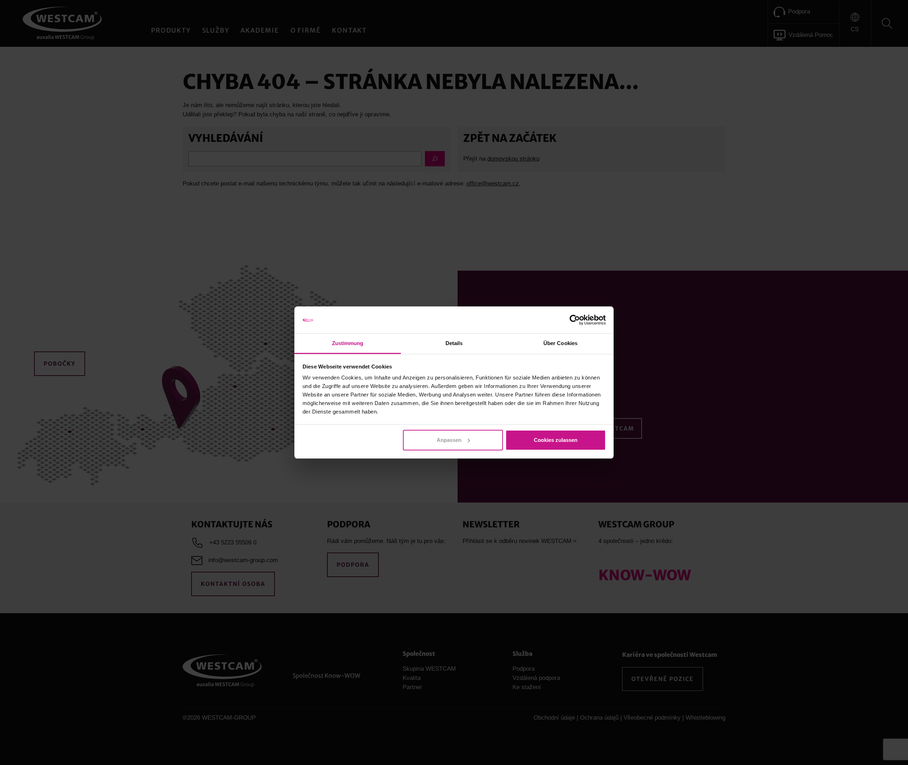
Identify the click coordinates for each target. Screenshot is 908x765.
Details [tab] (454, 343)
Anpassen (449, 440)
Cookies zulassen (555, 440)
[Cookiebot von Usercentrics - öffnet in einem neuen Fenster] (575, 320)
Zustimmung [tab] (348, 343)
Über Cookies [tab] (560, 343)
